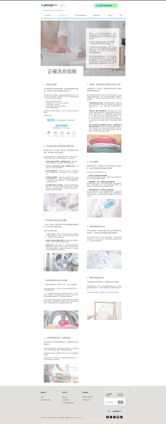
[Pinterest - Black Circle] (111, 417)
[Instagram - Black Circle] (114, 417)
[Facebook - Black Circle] (107, 417)
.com (81, 417)
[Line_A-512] (118, 417)
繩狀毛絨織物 (118, 114)
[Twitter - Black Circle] (121, 417)
